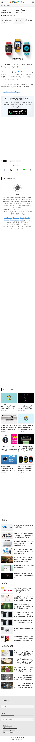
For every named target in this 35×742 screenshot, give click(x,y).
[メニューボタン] (33, 2)
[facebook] (11, 737)
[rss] (21, 737)
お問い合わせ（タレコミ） (10, 728)
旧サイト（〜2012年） (9, 732)
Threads (22, 218)
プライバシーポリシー (9, 730)
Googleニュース (14, 220)
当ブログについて (7, 726)
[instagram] (15, 737)
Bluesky (27, 218)
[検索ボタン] (2, 2)
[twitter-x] (13, 737)
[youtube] (17, 737)
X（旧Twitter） (8, 218)
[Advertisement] (17, 30)
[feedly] (19, 737)
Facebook (16, 218)
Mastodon (6, 220)
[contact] (23, 737)
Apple (4, 15)
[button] (4, 169)
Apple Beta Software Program (23, 72)
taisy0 (17, 194)
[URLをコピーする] (31, 169)
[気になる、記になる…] (17, 2)
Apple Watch (12, 161)
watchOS (18, 161)
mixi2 (21, 220)
